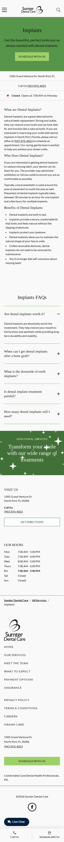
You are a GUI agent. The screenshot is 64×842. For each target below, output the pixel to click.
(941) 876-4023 (36, 85)
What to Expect (17, 671)
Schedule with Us (32, 56)
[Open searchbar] (58, 10)
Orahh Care (14, 724)
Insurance (13, 687)
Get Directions (32, 522)
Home (8, 646)
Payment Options (18, 679)
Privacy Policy (16, 699)
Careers (11, 716)
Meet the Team (16, 663)
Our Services (15, 655)
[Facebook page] (32, 807)
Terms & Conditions (20, 708)
